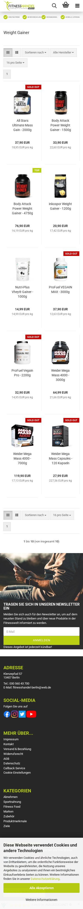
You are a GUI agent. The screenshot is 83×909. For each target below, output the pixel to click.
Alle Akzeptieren (42, 888)
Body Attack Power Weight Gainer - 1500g (60, 125)
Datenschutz (11, 763)
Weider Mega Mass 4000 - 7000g (22, 458)
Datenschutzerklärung (45, 879)
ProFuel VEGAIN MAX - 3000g (60, 289)
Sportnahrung (12, 801)
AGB (6, 758)
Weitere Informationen (41, 900)
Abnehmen (10, 797)
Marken (8, 811)
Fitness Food (11, 806)
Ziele (6, 826)
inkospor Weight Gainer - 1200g (60, 206)
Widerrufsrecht (13, 754)
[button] (7, 52)
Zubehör (8, 816)
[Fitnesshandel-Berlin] (17, 6)
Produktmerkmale (15, 821)
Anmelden (41, 640)
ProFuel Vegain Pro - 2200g (22, 373)
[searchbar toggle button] (54, 6)
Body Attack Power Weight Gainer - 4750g (22, 208)
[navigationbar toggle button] (77, 6)
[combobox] (35, 52)
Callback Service (14, 768)
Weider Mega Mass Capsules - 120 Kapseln (60, 458)
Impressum (10, 739)
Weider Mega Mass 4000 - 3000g (60, 375)
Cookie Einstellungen (17, 772)
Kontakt (8, 744)
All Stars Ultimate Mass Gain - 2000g (22, 125)
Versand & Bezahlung (17, 749)
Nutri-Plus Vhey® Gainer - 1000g (22, 291)
